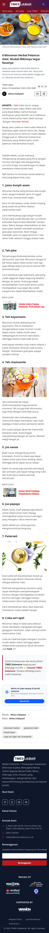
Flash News (7, 11)
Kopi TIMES (32, 11)
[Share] (44, 94)
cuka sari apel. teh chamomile (17, 736)
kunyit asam (9, 732)
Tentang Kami (14, 924)
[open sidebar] (4, 4)
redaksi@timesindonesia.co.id (19, 837)
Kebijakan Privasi (15, 919)
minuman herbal (19, 121)
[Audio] (37, 94)
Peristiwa (20, 11)
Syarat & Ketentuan (33, 919)
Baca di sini (24, 701)
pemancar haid (31, 728)
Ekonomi (45, 11)
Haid (16, 105)
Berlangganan (24, 863)
